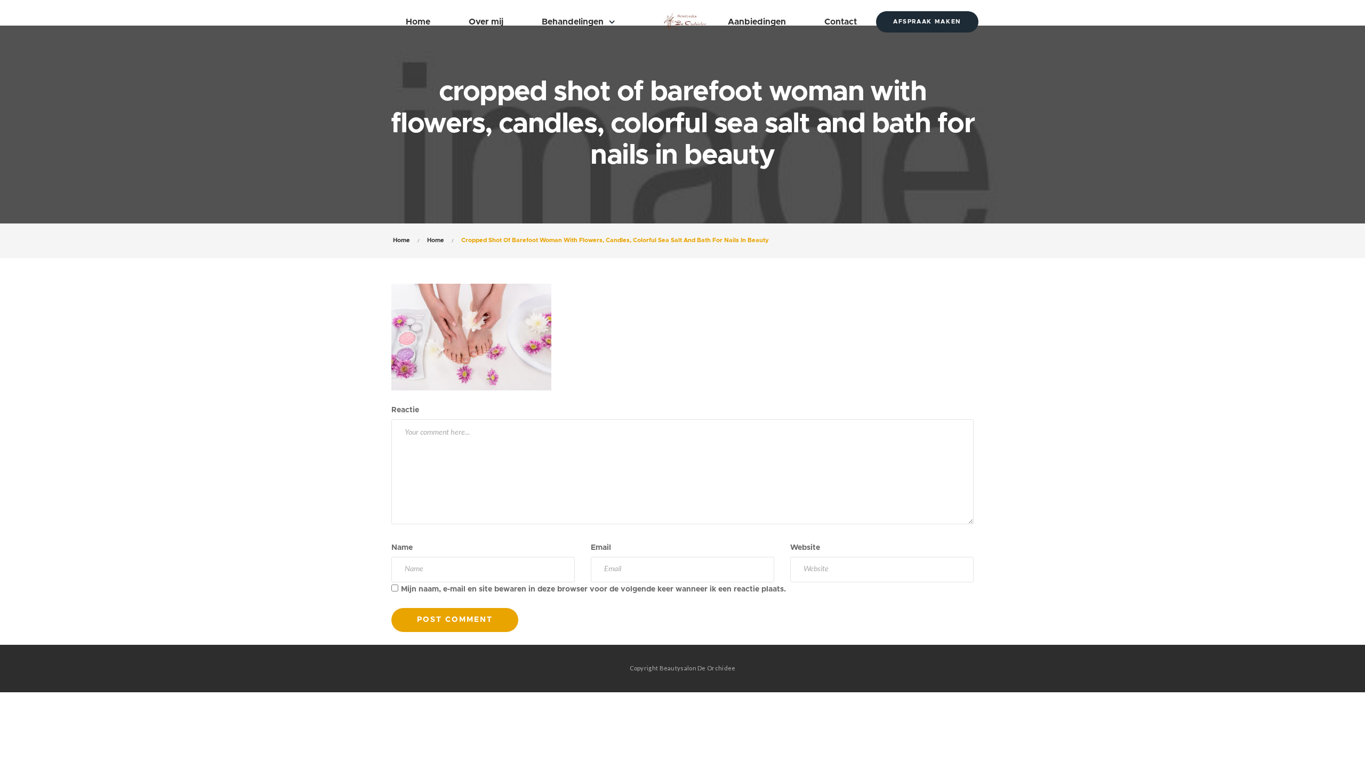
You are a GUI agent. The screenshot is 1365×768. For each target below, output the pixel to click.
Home (418, 22)
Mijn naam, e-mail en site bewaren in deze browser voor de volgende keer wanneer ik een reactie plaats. (593, 589)
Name (402, 547)
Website (805, 547)
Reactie (405, 410)
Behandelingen (573, 22)
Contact (840, 22)
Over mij (486, 22)
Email (601, 547)
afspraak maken (927, 22)
